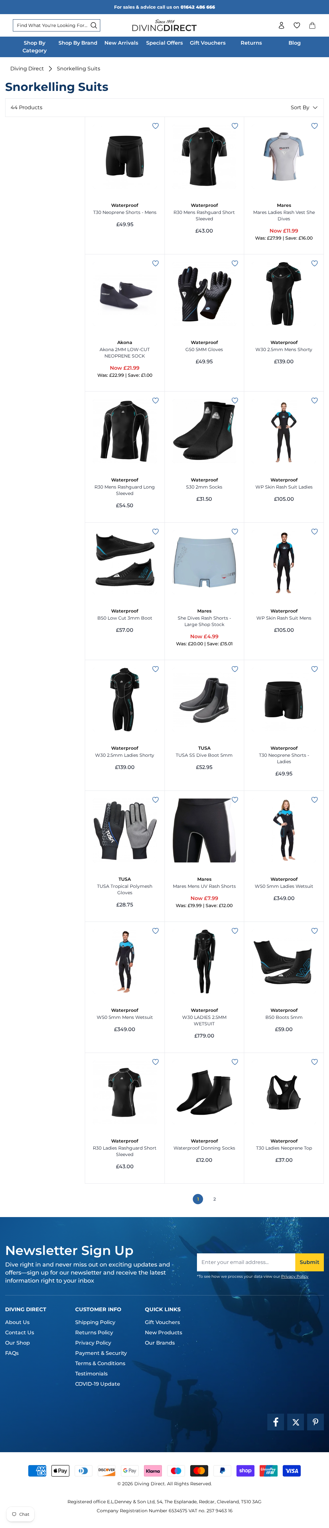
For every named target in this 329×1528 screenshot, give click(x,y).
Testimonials (91, 1374)
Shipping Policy (95, 1322)
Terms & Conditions (100, 1363)
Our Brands (160, 1343)
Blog (295, 43)
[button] (312, 25)
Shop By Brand (77, 43)
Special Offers (164, 43)
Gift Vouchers (208, 43)
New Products (163, 1332)
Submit (309, 1262)
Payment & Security (101, 1353)
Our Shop (17, 1343)
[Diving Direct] (164, 25)
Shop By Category (34, 47)
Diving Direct (27, 69)
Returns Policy (94, 1332)
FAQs (12, 1353)
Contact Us (19, 1332)
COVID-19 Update (97, 1384)
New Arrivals (121, 43)
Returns (251, 43)
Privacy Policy (294, 1276)
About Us (17, 1322)
